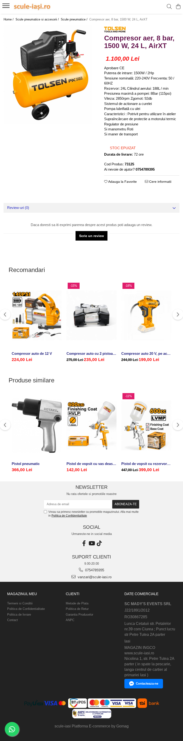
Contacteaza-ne (147, 683)
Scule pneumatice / (74, 19)
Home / (9, 19)
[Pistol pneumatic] (37, 425)
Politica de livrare (19, 614)
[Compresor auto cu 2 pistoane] (91, 315)
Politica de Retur (77, 609)
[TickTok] (99, 543)
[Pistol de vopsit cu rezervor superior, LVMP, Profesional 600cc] (146, 425)
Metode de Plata (77, 603)
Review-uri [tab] (18, 208)
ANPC (70, 620)
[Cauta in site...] (169, 7)
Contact (12, 620)
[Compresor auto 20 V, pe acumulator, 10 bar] (146, 315)
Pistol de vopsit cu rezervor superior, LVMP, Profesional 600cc (146, 464)
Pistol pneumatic (26, 464)
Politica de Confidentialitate (69, 515)
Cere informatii (159, 181)
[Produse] (6, 7)
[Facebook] (84, 543)
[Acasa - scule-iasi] (32, 7)
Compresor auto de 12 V (32, 353)
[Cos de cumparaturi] (178, 7)
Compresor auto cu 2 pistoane (91, 353)
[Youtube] (91, 543)
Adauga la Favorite (122, 181)
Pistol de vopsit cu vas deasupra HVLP (91, 464)
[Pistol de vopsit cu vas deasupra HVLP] (91, 425)
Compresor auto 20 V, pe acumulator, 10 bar (146, 353)
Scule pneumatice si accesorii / (37, 19)
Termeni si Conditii (20, 603)
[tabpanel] (48, 74)
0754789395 (94, 570)
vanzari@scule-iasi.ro (94, 577)
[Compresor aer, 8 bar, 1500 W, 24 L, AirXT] (48, 74)
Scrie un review (91, 236)
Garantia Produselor (79, 614)
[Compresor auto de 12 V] (37, 315)
